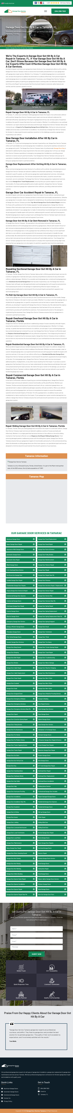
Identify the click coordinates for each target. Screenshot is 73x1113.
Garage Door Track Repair (45, 652)
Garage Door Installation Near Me (16, 802)
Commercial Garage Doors (14, 601)
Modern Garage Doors (44, 755)
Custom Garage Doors (13, 611)
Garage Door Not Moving (13, 863)
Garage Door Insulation (13, 807)
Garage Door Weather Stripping (47, 668)
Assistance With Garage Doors (15, 549)
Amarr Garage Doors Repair (14, 544)
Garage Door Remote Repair (46, 565)
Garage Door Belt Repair (13, 657)
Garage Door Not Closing (14, 858)
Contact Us (7, 1098)
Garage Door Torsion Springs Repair (48, 647)
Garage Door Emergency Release (16, 699)
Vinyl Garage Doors (43, 874)
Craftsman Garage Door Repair (15, 606)
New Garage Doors (43, 760)
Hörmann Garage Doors (44, 735)
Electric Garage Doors (13, 616)
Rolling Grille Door (43, 822)
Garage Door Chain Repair (14, 678)
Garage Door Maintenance (14, 843)
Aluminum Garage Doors (13, 539)
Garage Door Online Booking (14, 874)
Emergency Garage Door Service (16, 621)
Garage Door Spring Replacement (47, 611)
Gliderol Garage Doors (44, 719)
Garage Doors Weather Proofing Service (49, 693)
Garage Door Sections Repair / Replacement (50, 585)
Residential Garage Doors (45, 807)
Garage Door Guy (11, 766)
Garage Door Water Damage (46, 663)
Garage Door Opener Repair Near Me (17, 894)
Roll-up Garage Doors (44, 812)
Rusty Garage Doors (43, 838)
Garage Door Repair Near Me (46, 575)
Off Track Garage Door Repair (46, 766)
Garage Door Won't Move (45, 683)
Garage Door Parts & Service (46, 549)
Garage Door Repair (43, 570)
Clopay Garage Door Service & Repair (17, 590)
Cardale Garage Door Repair (14, 580)
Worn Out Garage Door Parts (46, 894)
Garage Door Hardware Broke (15, 776)
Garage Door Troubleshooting (46, 657)
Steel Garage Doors (43, 863)
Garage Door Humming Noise (15, 771)
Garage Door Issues (12, 817)
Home (7, 48)
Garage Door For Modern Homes (16, 740)
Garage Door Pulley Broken (45, 554)
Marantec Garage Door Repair (46, 750)
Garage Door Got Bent (13, 755)
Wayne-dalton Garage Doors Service (48, 879)
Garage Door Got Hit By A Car (15, 760)
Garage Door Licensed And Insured (16, 827)
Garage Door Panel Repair (45, 544)
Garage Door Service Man (45, 596)
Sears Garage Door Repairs (45, 843)
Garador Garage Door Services (15, 642)
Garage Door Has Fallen (13, 781)
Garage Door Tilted (43, 637)
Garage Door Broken (12, 663)
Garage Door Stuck (43, 626)
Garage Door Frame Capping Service (17, 745)
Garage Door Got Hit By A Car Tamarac (22, 48)
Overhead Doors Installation (46, 781)
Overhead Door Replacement (46, 776)
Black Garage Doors (12, 565)
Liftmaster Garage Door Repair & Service (49, 740)
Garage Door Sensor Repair (46, 590)
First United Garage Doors (14, 637)
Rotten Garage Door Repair (46, 832)
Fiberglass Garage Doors (14, 632)
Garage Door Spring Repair (45, 606)
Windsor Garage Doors (44, 884)
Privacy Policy (8, 1101)
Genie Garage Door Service (45, 709)
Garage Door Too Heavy (45, 642)
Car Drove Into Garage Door (14, 575)
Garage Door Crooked (13, 683)
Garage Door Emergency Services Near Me (19, 709)
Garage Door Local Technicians (15, 832)
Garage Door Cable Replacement (16, 673)
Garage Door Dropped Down (15, 693)
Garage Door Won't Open (45, 688)
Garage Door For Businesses (15, 729)
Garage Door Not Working (14, 868)
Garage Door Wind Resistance (46, 673)
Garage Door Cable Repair (14, 668)
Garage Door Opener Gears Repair (16, 879)
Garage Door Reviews (44, 580)
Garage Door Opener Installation (16, 884)
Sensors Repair (42, 853)
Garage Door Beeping (13, 652)
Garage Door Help (12, 786)
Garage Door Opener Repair (14, 889)
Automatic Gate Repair (13, 560)
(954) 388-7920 (60, 11)
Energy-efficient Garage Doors (15, 626)
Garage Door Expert (12, 714)
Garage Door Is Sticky (13, 812)
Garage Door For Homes (13, 735)
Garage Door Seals (12, 688)
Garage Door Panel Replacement (47, 539)
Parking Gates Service (44, 786)
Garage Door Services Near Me (46, 601)
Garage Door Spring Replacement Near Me (50, 616)
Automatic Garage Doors (14, 554)
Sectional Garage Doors (45, 848)
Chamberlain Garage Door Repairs (16, 585)
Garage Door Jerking (12, 822)
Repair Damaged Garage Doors (47, 796)
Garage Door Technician (45, 632)
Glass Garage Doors (43, 714)
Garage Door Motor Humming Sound (17, 853)
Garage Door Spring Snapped (46, 621)
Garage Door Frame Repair (14, 750)
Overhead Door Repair (44, 771)
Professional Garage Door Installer (47, 791)
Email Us (43, 1091)
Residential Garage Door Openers (47, 802)
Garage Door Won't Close (45, 678)
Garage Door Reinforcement (46, 560)
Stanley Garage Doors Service (46, 858)
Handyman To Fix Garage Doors (47, 729)
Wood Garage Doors (43, 889)
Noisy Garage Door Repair (14, 848)
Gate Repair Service (43, 704)
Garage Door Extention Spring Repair (17, 719)
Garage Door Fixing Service (14, 724)
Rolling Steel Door (43, 827)
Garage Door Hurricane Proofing (16, 791)
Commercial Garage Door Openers (16, 596)
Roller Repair (41, 817)
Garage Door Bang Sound (14, 647)
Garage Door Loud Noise (13, 838)
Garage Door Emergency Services (16, 704)
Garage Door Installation (13, 796)
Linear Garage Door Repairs (46, 745)
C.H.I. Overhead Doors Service (15, 570)
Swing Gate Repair (43, 868)
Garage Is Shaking (43, 699)
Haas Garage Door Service (45, 724)
